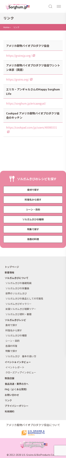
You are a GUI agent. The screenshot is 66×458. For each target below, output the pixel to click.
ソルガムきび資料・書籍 (18, 314)
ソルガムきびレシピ (15, 320)
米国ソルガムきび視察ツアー (20, 309)
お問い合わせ (12, 395)
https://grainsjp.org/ (19, 55)
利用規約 (9, 411)
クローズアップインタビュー (20, 372)
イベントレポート (14, 367)
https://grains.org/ (17, 79)
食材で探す (33, 189)
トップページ (12, 267)
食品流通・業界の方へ (16, 383)
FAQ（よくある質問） (16, 389)
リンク (8, 400)
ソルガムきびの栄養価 (17, 288)
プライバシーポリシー (16, 405)
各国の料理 (33, 239)
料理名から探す (33, 199)
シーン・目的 (33, 209)
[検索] (50, 6)
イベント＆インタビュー (18, 362)
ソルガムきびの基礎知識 (18, 283)
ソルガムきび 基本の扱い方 (20, 356)
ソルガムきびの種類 (33, 219)
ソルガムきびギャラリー (18, 303)
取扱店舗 (9, 378)
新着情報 (9, 272)
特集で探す (33, 229)
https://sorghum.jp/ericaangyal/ (26, 103)
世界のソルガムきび (16, 293)
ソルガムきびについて (16, 278)
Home (6, 27)
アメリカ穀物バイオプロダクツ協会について (33, 425)
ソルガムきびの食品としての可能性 (24, 298)
